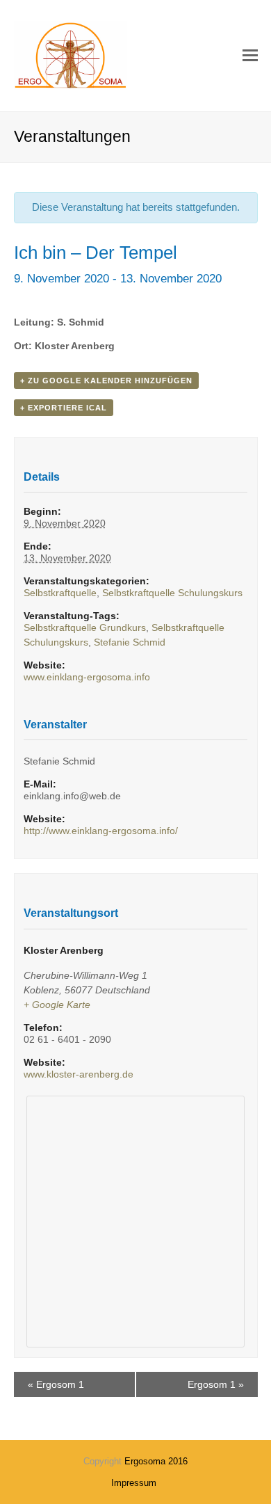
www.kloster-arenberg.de (78, 1074)
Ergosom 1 (56, 1384)
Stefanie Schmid (129, 642)
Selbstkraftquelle (60, 592)
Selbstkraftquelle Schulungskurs (172, 592)
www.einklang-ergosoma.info (87, 676)
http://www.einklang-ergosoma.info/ (101, 830)
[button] (250, 55)
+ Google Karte (57, 1004)
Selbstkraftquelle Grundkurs (85, 627)
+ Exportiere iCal (63, 407)
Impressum (133, 1483)
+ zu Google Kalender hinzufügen (106, 380)
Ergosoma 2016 (156, 1461)
